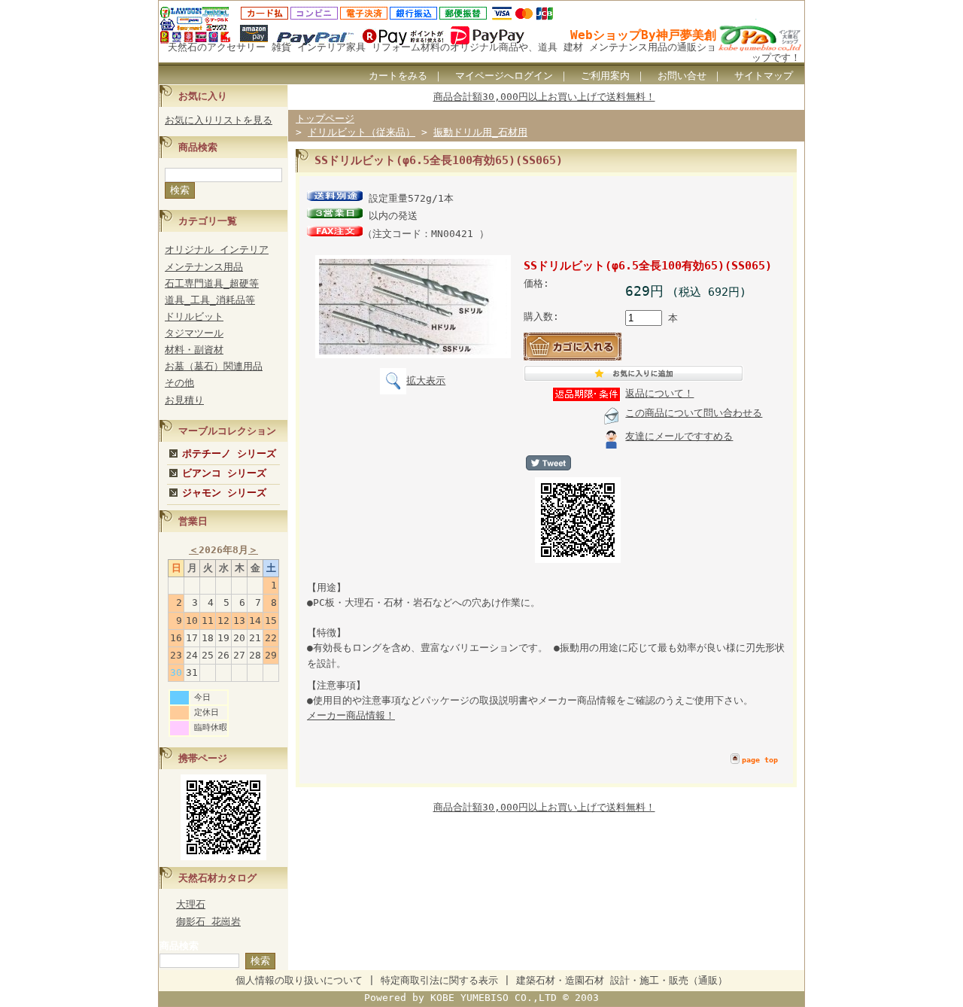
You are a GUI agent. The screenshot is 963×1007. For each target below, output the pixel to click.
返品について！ (659, 393)
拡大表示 (425, 380)
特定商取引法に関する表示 (439, 980)
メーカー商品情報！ (351, 715)
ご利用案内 (605, 75)
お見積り (184, 400)
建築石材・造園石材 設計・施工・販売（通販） (622, 980)
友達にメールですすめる (679, 436)
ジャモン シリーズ (224, 492)
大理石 (190, 904)
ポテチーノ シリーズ (229, 453)
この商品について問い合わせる (693, 412)
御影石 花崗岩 (208, 921)
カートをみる (398, 75)
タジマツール (194, 333)
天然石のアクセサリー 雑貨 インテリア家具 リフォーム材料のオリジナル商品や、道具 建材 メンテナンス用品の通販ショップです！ (484, 51)
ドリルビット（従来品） (361, 132)
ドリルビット (194, 316)
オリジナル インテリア (217, 249)
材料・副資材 (194, 349)
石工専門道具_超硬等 (212, 283)
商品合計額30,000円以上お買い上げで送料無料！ (544, 96)
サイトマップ (763, 75)
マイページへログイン (504, 75)
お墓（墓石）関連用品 (214, 366)
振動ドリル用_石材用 (480, 132)
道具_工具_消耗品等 (210, 300)
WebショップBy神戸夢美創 (643, 35)
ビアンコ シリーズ (224, 473)
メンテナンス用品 (204, 266)
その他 (179, 382)
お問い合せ (682, 75)
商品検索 (179, 945)
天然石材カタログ (217, 878)
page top (760, 760)
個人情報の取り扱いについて (299, 980)
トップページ (325, 118)
